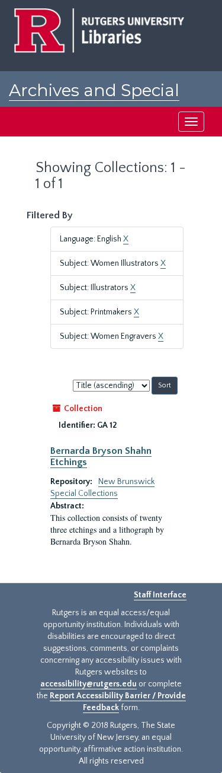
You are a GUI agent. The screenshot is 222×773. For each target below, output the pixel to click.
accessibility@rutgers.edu (88, 684)
